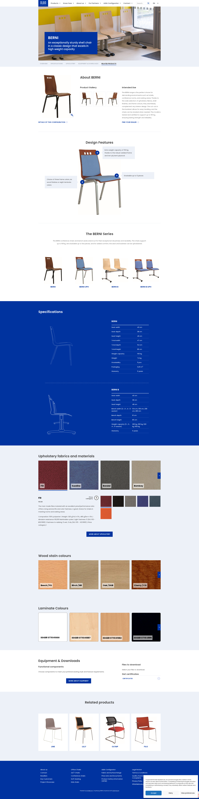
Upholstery (70, 64)
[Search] (148, 3)
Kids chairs (75, 782)
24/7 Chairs (75, 773)
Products (54, 3)
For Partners (94, 3)
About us (80, 3)
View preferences (188, 793)
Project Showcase (47, 782)
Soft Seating (76, 779)
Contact (126, 3)
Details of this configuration (51, 122)
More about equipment (79, 681)
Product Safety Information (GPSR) (112, 780)
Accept (153, 793)
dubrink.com (115, 791)
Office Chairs (76, 769)
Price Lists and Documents (112, 776)
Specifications (57, 64)
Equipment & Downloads (88, 64)
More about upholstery (99, 534)
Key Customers (46, 779)
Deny (171, 793)
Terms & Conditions (139, 773)
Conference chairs (78, 776)
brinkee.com (89, 791)
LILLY (84, 746)
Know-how (67, 3)
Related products (108, 64)
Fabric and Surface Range (111, 773)
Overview (43, 64)
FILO (146, 746)
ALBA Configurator (111, 3)
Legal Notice (137, 769)
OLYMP (115, 746)
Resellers (43, 776)
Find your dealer (129, 122)
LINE (53, 746)
